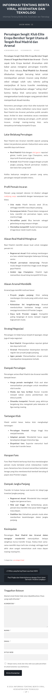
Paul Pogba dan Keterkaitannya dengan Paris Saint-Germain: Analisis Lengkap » (27, 578)
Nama (7, 630)
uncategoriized (18, 560)
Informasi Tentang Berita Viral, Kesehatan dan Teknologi (26, 8)
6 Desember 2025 (11, 50)
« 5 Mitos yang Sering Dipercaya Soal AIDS (22, 571)
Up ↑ (27, 692)
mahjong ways (10, 196)
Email (7, 641)
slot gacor (36, 152)
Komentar (9, 604)
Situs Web (8, 652)
